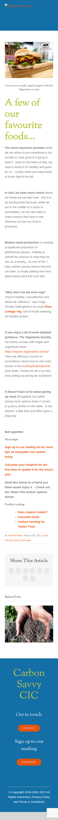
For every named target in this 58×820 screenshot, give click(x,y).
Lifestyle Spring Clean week (18, 540)
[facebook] (18, 781)
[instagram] (32, 781)
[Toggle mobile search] (46, 8)
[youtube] (39, 781)
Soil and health (29, 624)
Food (45, 535)
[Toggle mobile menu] (52, 8)
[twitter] (25, 781)
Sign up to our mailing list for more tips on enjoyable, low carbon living (29, 452)
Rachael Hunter (15, 535)
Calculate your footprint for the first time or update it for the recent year (29, 469)
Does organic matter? (33, 512)
